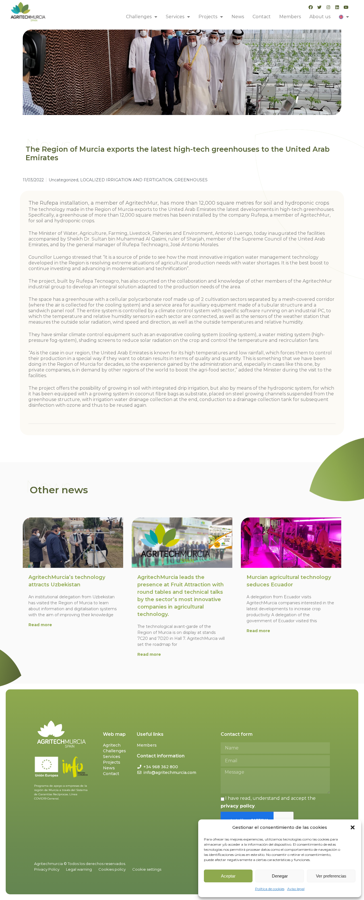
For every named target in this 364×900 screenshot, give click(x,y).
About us (319, 16)
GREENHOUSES (191, 179)
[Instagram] (328, 7)
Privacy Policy (46, 869)
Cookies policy (112, 869)
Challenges (139, 16)
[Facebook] (311, 7)
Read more (40, 624)
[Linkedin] (337, 7)
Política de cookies (269, 889)
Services (175, 16)
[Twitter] (319, 7)
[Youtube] (346, 7)
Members (290, 16)
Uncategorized (63, 179)
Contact (262, 16)
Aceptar (228, 876)
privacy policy (238, 806)
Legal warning (79, 869)
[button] (352, 827)
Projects (207, 16)
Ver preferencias (331, 876)
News (237, 16)
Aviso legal (296, 889)
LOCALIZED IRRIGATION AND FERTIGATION (126, 179)
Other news (59, 490)
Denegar (280, 876)
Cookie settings (146, 869)
